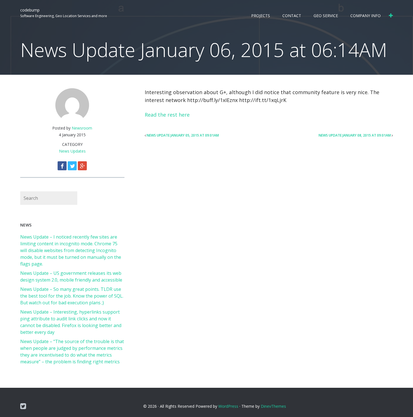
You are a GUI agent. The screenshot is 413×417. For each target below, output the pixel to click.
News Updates (72, 151)
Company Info (365, 15)
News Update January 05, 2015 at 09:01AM (183, 135)
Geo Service (326, 15)
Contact (291, 15)
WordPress (228, 406)
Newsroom (82, 128)
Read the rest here (167, 114)
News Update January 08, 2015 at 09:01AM (355, 135)
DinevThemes (273, 406)
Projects (260, 15)
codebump (30, 10)
